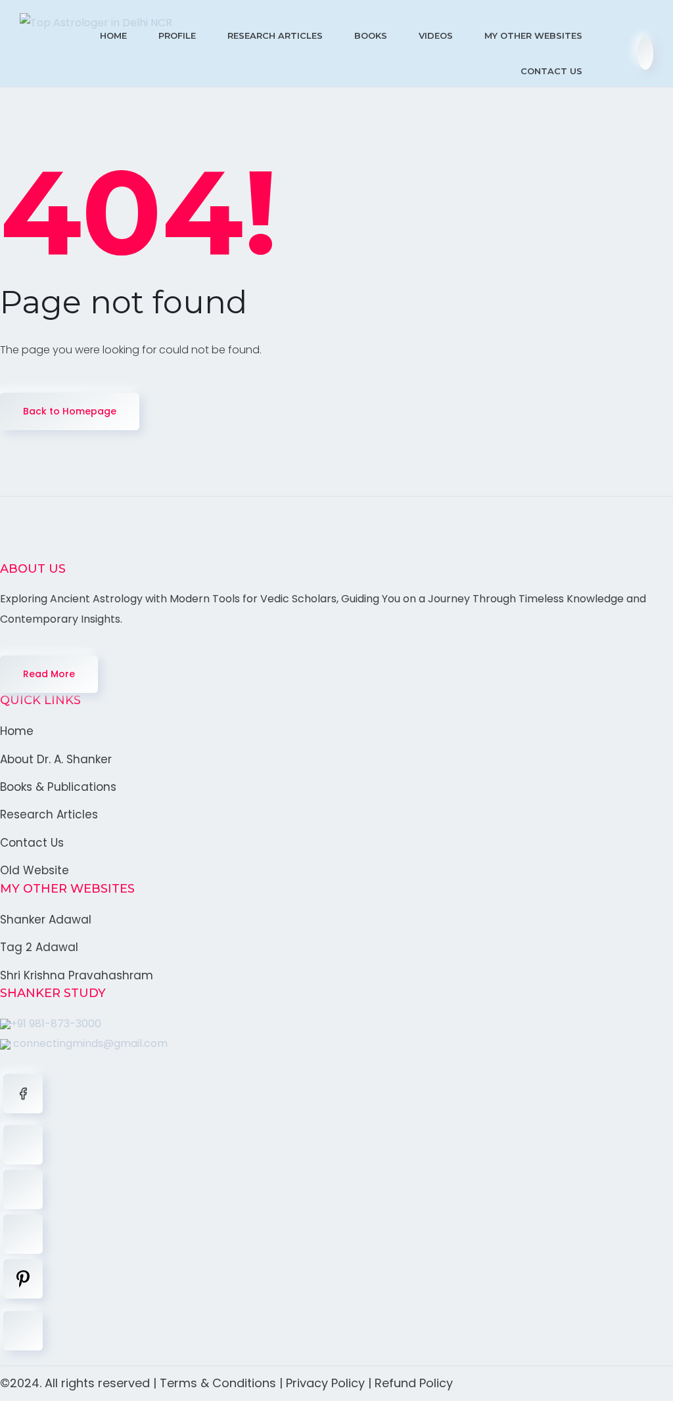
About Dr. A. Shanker (56, 759)
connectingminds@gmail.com (89, 1043)
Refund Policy (414, 1383)
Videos (436, 35)
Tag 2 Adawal (39, 947)
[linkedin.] (23, 1189)
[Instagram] (23, 1234)
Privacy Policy (325, 1383)
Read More (49, 673)
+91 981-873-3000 (56, 1023)
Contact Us (551, 71)
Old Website (34, 870)
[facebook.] (23, 1093)
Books (370, 35)
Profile (177, 35)
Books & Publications (58, 787)
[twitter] (23, 1145)
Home (113, 35)
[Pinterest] (23, 1279)
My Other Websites (533, 35)
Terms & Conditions (218, 1383)
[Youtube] (23, 1330)
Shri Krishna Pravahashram (76, 975)
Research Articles (275, 35)
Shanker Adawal (45, 919)
